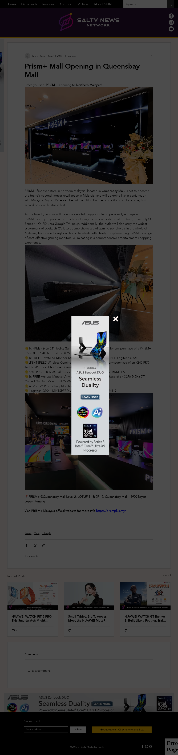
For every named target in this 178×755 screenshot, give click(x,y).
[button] (115, 318)
